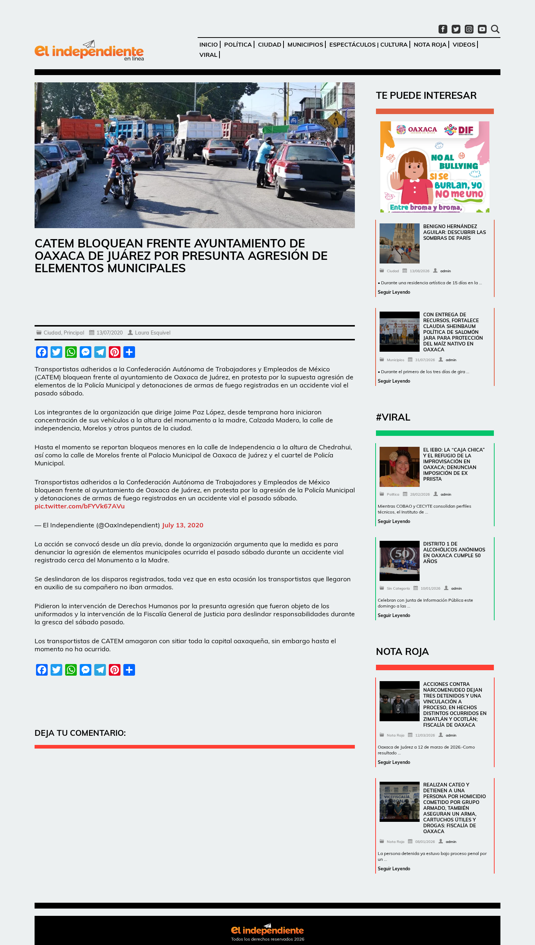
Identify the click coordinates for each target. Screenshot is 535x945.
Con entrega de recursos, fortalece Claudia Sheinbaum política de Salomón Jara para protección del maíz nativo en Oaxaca (453, 332)
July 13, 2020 (182, 525)
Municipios (305, 44)
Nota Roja (430, 44)
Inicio (208, 44)
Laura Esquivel (152, 332)
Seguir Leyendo (394, 292)
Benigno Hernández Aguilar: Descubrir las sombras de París (454, 232)
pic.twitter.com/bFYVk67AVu (80, 506)
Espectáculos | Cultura (368, 44)
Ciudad (269, 44)
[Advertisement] (194, 301)
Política (238, 44)
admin (445, 271)
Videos (464, 44)
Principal (74, 332)
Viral (208, 54)
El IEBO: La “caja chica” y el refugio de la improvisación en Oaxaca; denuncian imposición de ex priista (454, 464)
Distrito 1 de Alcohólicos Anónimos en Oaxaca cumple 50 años (454, 552)
